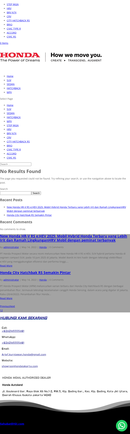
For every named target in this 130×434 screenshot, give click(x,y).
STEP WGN (13, 4)
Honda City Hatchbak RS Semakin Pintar (29, 215)
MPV (9, 92)
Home (10, 76)
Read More (6, 265)
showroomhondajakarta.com (20, 366)
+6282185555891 (13, 331)
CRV (9, 16)
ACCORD (11, 32)
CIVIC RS (11, 36)
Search (4, 189)
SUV (9, 80)
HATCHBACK (14, 88)
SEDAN (11, 84)
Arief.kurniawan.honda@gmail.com (24, 354)
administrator (11, 247)
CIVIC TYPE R (14, 28)
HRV (9, 8)
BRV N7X (11, 12)
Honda (43, 247)
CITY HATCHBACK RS (18, 20)
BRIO (9, 24)
